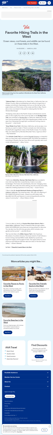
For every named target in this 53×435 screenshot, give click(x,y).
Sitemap (6, 405)
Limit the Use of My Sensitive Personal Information (15, 408)
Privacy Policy (7, 403)
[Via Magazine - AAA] (26, 27)
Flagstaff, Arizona (33, 136)
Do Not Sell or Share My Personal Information (14, 410)
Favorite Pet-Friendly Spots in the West (38, 284)
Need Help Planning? (12, 359)
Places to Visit (17, 7)
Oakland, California (11, 192)
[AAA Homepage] (5, 3)
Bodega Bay (23, 117)
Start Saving (39, 356)
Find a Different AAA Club (11, 415)
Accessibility (7, 413)
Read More (8, 295)
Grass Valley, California (13, 225)
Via (11, 7)
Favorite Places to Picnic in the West (13, 284)
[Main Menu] (49, 3)
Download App (10, 396)
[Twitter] (24, 53)
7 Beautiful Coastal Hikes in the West (21, 247)
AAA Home (5, 7)
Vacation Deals (11, 353)
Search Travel (10, 351)
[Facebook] (20, 53)
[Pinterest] (28, 53)
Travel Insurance (11, 356)
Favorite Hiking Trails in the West (31, 7)
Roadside (33, 3)
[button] (26, 373)
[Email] (32, 53)
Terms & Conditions (9, 401)
